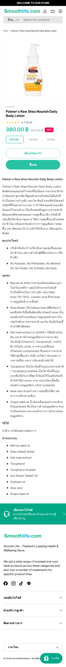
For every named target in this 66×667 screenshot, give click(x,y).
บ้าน (6, 31)
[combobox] (33, 19)
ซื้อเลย (33, 164)
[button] (52, 11)
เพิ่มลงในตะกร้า (33, 153)
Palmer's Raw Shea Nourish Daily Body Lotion (34, 31)
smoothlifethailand (21, 658)
